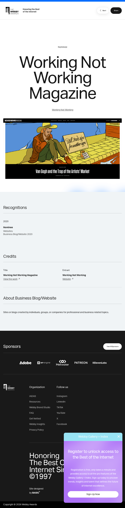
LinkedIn (61, 402)
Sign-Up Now (93, 494)
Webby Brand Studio (39, 407)
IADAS (32, 396)
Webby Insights (37, 424)
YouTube (61, 413)
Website (66, 279)
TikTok (60, 407)
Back (104, 10)
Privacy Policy (36, 430)
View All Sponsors (112, 346)
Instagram (62, 396)
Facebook (62, 424)
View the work (10, 279)
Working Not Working (62, 110)
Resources (34, 402)
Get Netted (35, 419)
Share (116, 10)
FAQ (31, 413)
